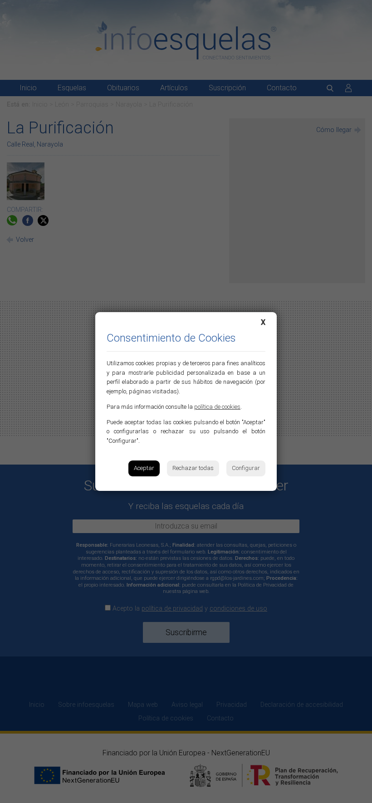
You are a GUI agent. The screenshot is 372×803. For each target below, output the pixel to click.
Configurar (246, 468)
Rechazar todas (193, 468)
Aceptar (144, 468)
